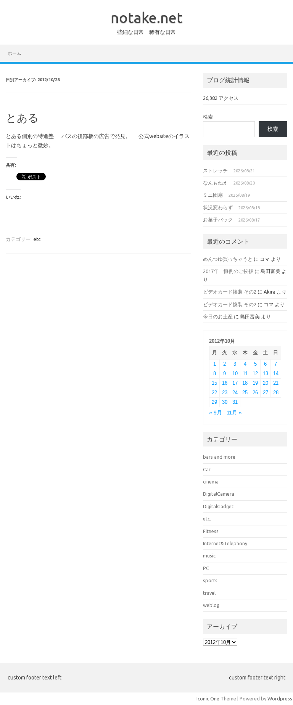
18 (245, 383)
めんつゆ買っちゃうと (228, 259)
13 (265, 373)
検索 (208, 116)
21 (276, 383)
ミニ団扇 (213, 195)
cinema (211, 481)
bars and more (219, 456)
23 (224, 392)
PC (206, 568)
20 (265, 383)
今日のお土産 (218, 316)
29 (214, 402)
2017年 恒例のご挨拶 (228, 271)
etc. (38, 239)
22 (214, 392)
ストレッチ (215, 170)
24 (235, 392)
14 (276, 373)
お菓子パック (218, 219)
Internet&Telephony (225, 543)
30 (224, 402)
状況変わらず (218, 207)
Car (207, 469)
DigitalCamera (218, 493)
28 (276, 392)
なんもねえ (215, 182)
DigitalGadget (218, 506)
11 (245, 373)
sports (210, 580)
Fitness (211, 531)
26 (255, 392)
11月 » (234, 413)
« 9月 (215, 413)
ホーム (14, 53)
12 (255, 373)
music (209, 555)
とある (22, 118)
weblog (211, 605)
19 (255, 383)
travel (209, 593)
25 (245, 392)
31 (235, 402)
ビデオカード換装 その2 (229, 291)
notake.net (146, 18)
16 (224, 383)
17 (235, 383)
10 (235, 373)
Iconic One (207, 698)
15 (214, 383)
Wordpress (279, 698)
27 (265, 392)
